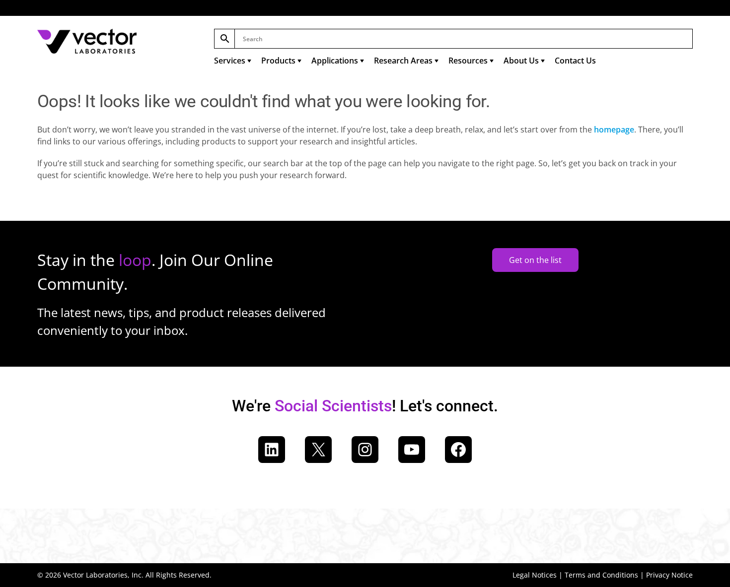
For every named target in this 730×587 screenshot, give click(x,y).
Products (278, 60)
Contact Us (575, 60)
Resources (468, 60)
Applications (334, 60)
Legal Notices (534, 575)
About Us (521, 60)
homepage (614, 129)
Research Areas (403, 60)
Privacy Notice (669, 575)
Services (229, 60)
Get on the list (535, 260)
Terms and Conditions (601, 575)
